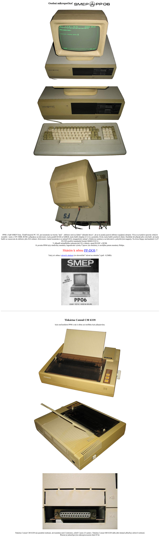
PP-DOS (89, 250)
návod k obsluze (67, 255)
